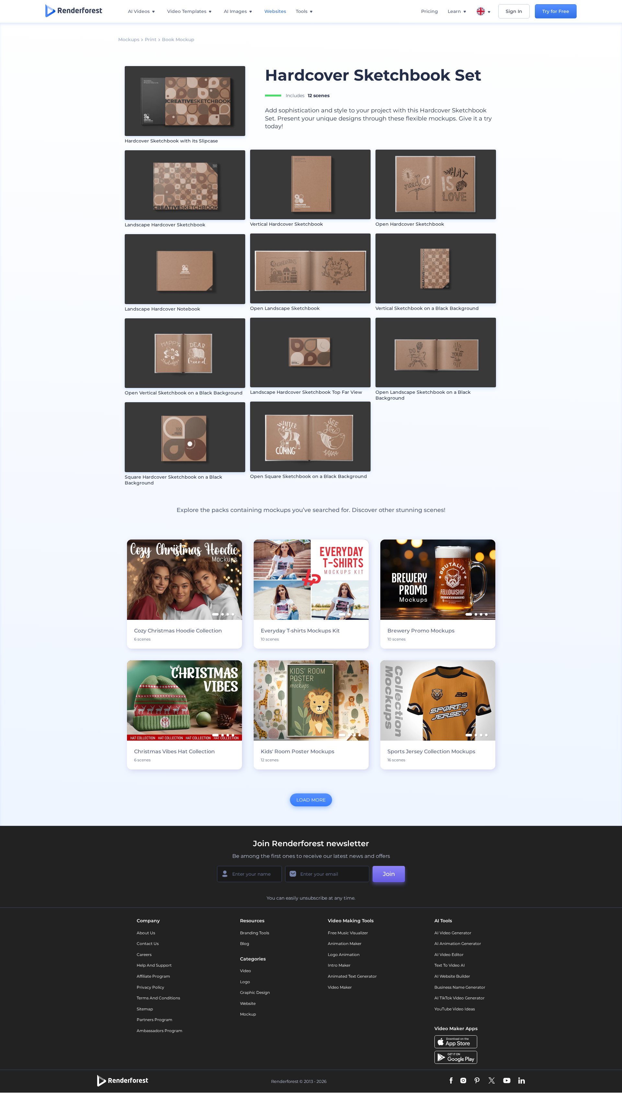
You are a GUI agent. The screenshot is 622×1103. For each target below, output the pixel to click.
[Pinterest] (477, 1081)
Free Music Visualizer (348, 932)
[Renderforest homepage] (73, 11)
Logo (245, 981)
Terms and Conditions (158, 997)
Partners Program (154, 1019)
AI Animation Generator (457, 943)
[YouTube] (507, 1081)
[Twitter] (491, 1081)
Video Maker (340, 987)
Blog (244, 943)
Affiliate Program (153, 976)
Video (245, 970)
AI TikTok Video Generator (459, 997)
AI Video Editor (449, 954)
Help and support (154, 965)
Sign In (514, 11)
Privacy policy (150, 987)
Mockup (248, 1014)
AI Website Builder (452, 976)
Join (389, 874)
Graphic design (255, 992)
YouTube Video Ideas (454, 1008)
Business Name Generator (459, 987)
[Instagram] (463, 1081)
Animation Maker (345, 943)
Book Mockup (178, 39)
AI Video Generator (452, 932)
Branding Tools (254, 932)
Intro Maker (339, 965)
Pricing (429, 11)
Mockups (128, 39)
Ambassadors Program (159, 1030)
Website (248, 1003)
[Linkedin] (521, 1081)
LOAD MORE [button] (311, 800)
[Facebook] (451, 1081)
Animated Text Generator (352, 976)
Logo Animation (344, 954)
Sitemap (145, 1008)
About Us (146, 932)
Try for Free (555, 11)
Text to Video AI (449, 965)
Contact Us (148, 943)
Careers (144, 954)
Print (150, 39)
